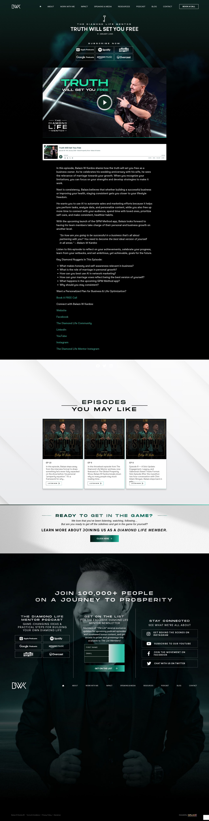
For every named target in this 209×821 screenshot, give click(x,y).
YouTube (61, 336)
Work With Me (67, 6)
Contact (167, 6)
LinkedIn (61, 329)
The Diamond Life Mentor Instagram (77, 348)
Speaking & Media (103, 6)
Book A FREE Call (66, 297)
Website (61, 310)
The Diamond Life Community (74, 323)
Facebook (62, 316)
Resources (124, 6)
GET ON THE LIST (103, 668)
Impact (84, 6)
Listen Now (52, 483)
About (50, 6)
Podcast (140, 6)
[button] (189, 6)
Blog (154, 6)
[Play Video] (104, 102)
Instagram (62, 342)
